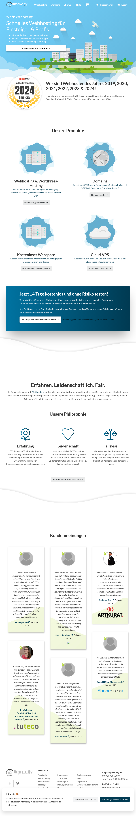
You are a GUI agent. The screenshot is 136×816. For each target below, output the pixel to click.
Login (124, 4)
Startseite (43, 775)
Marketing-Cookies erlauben (115, 799)
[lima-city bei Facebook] (9, 783)
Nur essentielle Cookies (85, 799)
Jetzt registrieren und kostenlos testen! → (40, 319)
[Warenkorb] (87, 4)
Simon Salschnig (63, 635)
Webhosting (40, 4)
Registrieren (106, 4)
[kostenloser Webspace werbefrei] (16, 4)
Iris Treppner (21, 622)
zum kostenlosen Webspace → (36, 268)
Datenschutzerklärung (87, 784)
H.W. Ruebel (61, 736)
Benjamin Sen (105, 600)
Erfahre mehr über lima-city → (68, 479)
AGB (79, 778)
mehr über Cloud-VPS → (100, 268)
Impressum (82, 781)
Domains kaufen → (100, 195)
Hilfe (78, 4)
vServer (68, 4)
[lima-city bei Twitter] (18, 783)
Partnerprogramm (66, 788)
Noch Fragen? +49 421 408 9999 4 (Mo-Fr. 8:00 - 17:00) (88, 319)
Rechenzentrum (84, 775)
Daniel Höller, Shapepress (109, 682)
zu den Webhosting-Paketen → (36, 48)
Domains (55, 4)
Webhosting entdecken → (36, 202)
